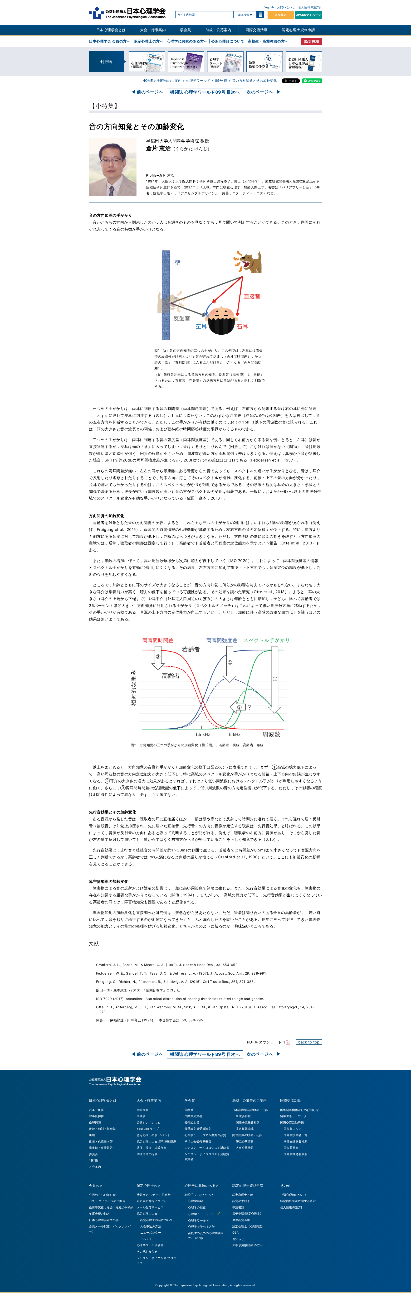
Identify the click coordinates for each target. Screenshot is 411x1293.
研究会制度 (243, 1116)
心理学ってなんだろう (199, 1195)
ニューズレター (150, 1232)
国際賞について (294, 1128)
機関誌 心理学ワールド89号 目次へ (205, 92)
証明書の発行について (151, 1201)
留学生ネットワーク (293, 1116)
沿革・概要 (96, 1110)
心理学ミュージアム (201, 1214)
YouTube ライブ (148, 1128)
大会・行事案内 (153, 30)
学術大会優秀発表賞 (198, 1141)
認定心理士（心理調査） (248, 1226)
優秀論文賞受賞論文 (198, 1128)
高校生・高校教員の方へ (268, 41)
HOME (147, 80)
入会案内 (281, 15)
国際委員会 (291, 1147)
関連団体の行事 (147, 1154)
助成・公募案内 (218, 30)
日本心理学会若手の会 (104, 1220)
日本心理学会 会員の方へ (109, 41)
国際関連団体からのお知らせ (299, 1110)
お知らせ (238, 1239)
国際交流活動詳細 (292, 1122)
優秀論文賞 (192, 1122)
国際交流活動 (256, 30)
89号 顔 (221, 80)
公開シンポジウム (149, 1122)
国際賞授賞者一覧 (296, 1135)
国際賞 (189, 1110)
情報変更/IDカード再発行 (154, 1195)
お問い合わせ (286, 7)
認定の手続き (241, 1201)
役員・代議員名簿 (101, 1141)
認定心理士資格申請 (298, 30)
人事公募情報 (245, 1147)
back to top (308, 1042)
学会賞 (185, 30)
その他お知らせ (147, 1251)
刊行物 (93, 1160)
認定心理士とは (242, 1195)
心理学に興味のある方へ (187, 41)
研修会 (141, 1116)
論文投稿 (311, 41)
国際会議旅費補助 (248, 1122)
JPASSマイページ (308, 15)
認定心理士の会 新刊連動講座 (156, 1141)
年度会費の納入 (99, 1213)
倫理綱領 (95, 1122)
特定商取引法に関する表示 (298, 1201)
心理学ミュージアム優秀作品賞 (205, 1135)
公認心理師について (228, 41)
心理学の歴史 (197, 1207)
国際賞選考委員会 (296, 1154)
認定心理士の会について (156, 1220)
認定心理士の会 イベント (153, 1135)
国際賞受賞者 (193, 1116)
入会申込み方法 (150, 1226)
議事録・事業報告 (101, 1147)
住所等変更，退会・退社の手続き (111, 1207)
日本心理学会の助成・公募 (250, 1110)
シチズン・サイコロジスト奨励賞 (207, 1147)
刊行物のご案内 (169, 80)
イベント (146, 1239)
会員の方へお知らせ (102, 1195)
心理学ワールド (198, 80)
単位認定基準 (241, 1220)
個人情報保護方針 (310, 7)
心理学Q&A (195, 1201)
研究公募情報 (245, 1141)
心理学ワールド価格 (150, 1245)
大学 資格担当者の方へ (247, 1245)
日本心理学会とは (111, 30)
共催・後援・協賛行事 (151, 1147)
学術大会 (143, 1110)
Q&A (235, 1232)
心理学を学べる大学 (201, 1226)
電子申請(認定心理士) (246, 1213)
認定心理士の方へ (148, 41)
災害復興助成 (245, 1128)
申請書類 (238, 1207)
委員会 (93, 1154)
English (269, 7)
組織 (92, 1135)
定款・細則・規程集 (102, 1128)
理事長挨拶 (96, 1116)
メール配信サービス (150, 1207)
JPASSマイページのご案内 (107, 1201)
